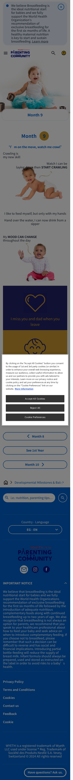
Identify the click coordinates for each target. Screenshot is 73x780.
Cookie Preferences (35, 417)
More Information (24, 388)
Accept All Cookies (35, 398)
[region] (35, 390)
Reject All (35, 407)
